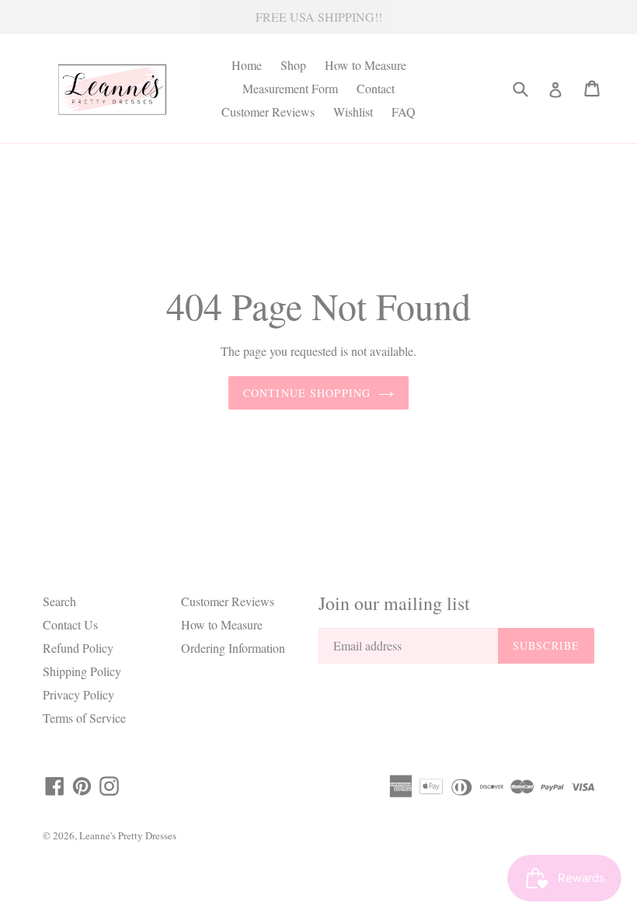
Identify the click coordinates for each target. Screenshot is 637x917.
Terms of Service (84, 718)
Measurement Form (290, 88)
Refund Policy (78, 648)
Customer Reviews (268, 111)
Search (59, 601)
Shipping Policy (82, 671)
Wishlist (353, 111)
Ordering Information (233, 648)
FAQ (404, 111)
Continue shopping (307, 392)
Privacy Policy (78, 694)
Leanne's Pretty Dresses (127, 835)
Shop (293, 65)
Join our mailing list (394, 603)
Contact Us (70, 624)
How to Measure (365, 65)
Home (246, 65)
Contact (376, 88)
